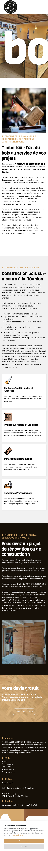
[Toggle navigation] (38, 7)
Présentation (7, 764)
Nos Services (7, 767)
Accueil (4, 761)
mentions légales (17, 835)
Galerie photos (8, 769)
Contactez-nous (24, 711)
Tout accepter (24, 841)
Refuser (24, 846)
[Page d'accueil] (10, 7)
